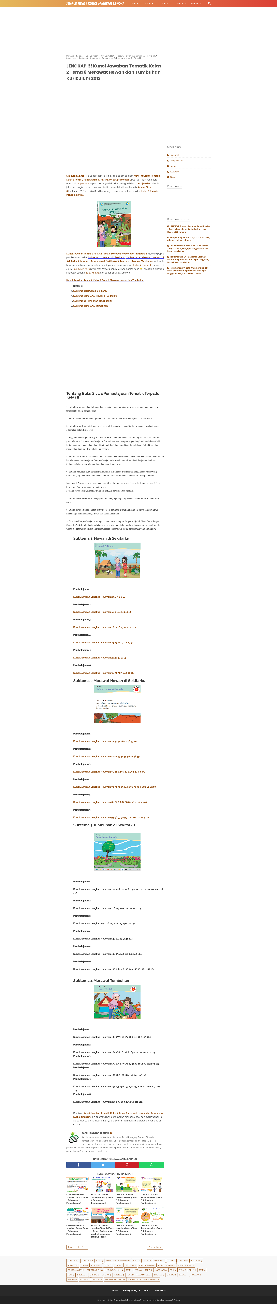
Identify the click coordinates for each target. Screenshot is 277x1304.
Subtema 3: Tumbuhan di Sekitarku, (97, 261)
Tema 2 (173, 1270)
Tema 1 (138, 1270)
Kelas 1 (171, 1261)
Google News (176, 160)
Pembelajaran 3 (147, 1265)
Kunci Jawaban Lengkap (86, 627)
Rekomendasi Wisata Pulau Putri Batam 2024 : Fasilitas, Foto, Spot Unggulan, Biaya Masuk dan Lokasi (187, 248)
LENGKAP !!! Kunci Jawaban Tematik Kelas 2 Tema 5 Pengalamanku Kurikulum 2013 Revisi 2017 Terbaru (188, 229)
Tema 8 (182, 1270)
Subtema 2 (183, 1261)
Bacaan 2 (196, 1275)
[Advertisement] (138, 30)
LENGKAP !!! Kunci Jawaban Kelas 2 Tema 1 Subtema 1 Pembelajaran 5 (77, 1199)
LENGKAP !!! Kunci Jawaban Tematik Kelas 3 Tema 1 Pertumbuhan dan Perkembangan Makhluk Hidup (102, 1231)
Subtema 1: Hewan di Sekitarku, (107, 257)
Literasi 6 (171, 1275)
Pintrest (173, 166)
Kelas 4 (84, 1265)
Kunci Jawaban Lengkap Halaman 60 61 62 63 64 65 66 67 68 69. (109, 771)
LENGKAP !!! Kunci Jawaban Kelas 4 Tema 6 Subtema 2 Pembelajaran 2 (102, 1199)
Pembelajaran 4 (114, 1270)
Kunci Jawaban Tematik (147, 175)
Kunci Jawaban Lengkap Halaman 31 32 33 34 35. (100, 657)
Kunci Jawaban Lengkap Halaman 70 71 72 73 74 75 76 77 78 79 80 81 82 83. (115, 787)
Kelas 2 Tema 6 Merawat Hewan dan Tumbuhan (120, 253)
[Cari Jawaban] (209, 3)
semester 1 (124, 179)
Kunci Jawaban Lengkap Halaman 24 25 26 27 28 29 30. (103, 642)
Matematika (161, 1270)
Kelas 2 (141, 187)
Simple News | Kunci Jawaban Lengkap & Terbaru (104, 3)
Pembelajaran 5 (166, 1265)
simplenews (83, 183)
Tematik (147, 1261)
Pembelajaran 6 (95, 1270)
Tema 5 (192, 1270)
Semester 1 (73, 1261)
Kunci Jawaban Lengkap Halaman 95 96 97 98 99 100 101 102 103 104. (111, 817)
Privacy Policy (130, 1290)
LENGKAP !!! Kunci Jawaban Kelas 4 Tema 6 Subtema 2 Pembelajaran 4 (151, 1199)
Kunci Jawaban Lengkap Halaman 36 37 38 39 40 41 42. (103, 673)
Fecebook (174, 155)
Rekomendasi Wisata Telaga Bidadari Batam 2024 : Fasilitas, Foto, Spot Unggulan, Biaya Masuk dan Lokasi (188, 260)
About (115, 1290)
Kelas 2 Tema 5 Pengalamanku (83, 179)
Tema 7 (71, 1275)
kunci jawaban (143, 183)
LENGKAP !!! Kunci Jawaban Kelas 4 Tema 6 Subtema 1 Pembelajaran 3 (126, 1229)
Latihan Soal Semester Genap (143, 1279)
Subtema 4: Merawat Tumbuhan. (135, 261)
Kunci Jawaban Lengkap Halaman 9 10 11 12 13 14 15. (102, 612)
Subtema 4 (130, 1265)
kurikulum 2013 (109, 179)
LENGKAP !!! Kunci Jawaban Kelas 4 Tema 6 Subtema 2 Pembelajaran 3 (151, 1229)
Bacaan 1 (183, 1275)
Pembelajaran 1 (186, 1265)
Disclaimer (160, 1290)
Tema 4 (202, 1270)
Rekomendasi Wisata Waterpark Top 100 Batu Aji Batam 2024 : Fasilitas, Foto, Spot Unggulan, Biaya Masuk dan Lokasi (188, 271)
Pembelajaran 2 (76, 1270)
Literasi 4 (119, 1275)
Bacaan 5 (97, 1279)
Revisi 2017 (96, 1265)
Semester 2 (87, 1261)
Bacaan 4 (84, 1279)
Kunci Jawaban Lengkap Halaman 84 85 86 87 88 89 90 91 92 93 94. (110, 802)
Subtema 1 (159, 1261)
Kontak (146, 1290)
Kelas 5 (99, 1261)
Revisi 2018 (73, 1265)
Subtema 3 (196, 1261)
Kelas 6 (108, 1265)
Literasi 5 (159, 1275)
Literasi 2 (94, 1275)
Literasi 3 (106, 1275)
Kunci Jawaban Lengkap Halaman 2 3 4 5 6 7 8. (99, 596)
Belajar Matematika (115, 1279)
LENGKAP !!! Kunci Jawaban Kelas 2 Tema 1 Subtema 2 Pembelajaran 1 (77, 1229)
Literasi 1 (82, 1275)
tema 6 (148, 1270)
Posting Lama (154, 1247)
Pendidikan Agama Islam (139, 1275)
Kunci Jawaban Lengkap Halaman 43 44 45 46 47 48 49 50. (105, 741)
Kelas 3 (118, 1265)
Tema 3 (129, 1270)
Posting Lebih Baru (77, 1247)
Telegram (174, 172)
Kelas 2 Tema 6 (142, 265)
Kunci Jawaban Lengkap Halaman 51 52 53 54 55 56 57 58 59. (106, 756)
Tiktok (173, 177)
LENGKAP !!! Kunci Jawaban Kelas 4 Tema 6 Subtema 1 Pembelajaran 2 (126, 1199)
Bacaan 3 (72, 1279)
